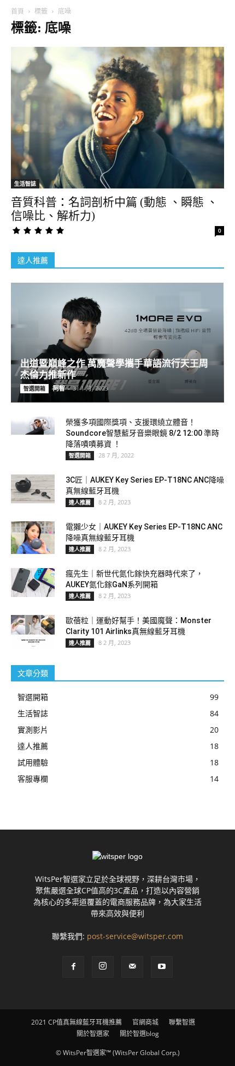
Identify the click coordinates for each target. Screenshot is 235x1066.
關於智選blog (139, 1033)
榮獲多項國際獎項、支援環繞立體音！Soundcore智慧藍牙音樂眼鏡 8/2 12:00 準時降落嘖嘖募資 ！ (142, 433)
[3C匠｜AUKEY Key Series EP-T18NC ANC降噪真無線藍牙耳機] (33, 488)
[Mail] (132, 967)
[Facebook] (73, 967)
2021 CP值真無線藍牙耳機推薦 (76, 1022)
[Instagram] (103, 967)
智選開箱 (34, 388)
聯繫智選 (182, 1022)
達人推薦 (80, 502)
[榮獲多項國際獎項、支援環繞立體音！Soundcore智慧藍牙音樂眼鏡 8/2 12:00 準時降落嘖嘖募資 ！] (33, 426)
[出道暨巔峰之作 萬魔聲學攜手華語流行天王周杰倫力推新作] (117, 343)
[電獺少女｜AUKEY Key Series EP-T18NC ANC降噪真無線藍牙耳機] (33, 537)
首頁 (17, 11)
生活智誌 (25, 183)
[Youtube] (162, 967)
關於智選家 (93, 1033)
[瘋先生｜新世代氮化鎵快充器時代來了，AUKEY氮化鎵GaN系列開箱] (33, 582)
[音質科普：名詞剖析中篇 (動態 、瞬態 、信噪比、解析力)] (117, 117)
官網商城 (145, 1022)
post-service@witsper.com (135, 936)
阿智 (59, 388)
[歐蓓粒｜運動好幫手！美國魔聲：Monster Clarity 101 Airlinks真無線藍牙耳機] (33, 632)
